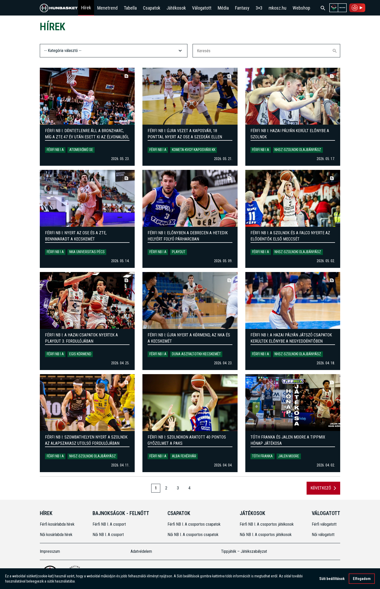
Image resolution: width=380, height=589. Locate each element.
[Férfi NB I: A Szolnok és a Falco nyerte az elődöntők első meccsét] (292, 198)
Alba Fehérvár (184, 456)
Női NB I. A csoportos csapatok (193, 534)
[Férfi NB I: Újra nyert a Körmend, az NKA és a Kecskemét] (189, 300)
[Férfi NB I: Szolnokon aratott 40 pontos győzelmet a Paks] (189, 402)
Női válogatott (323, 534)
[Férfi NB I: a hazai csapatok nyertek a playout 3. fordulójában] (87, 300)
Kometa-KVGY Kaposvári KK (193, 150)
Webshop (301, 8)
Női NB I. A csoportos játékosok (266, 534)
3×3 (259, 8)
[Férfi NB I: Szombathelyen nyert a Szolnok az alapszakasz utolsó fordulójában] (87, 402)
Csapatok (151, 8)
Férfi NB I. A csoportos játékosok (267, 524)
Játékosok (176, 8)
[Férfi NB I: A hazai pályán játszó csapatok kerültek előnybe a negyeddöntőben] (292, 300)
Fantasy (242, 8)
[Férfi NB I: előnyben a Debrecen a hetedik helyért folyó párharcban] (189, 198)
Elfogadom (362, 578)
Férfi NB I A (55, 150)
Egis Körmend (80, 354)
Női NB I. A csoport (108, 534)
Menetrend (107, 8)
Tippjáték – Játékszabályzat (244, 551)
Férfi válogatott (324, 524)
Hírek (86, 7)
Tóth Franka (262, 456)
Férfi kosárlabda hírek (57, 524)
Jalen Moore (288, 456)
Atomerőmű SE (81, 150)
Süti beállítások (332, 578)
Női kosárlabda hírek (56, 534)
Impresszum (50, 551)
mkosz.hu (277, 8)
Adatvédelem (141, 551)
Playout (178, 252)
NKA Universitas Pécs (87, 252)
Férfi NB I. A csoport (109, 524)
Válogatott (201, 8)
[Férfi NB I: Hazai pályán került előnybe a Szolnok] (292, 96)
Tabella (130, 8)
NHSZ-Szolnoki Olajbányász (298, 150)
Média (223, 8)
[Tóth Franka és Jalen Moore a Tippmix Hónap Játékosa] (292, 402)
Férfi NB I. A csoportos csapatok (195, 524)
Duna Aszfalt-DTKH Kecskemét (196, 354)
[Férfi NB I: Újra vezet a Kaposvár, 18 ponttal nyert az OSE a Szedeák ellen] (189, 96)
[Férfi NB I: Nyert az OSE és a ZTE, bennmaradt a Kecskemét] (87, 198)
